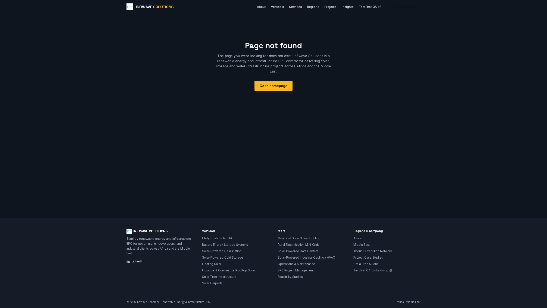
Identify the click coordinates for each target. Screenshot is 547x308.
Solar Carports (212, 283)
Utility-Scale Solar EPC (217, 238)
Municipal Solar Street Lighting (299, 238)
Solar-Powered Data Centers (298, 251)
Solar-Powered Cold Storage (222, 257)
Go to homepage (273, 86)
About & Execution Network (372, 251)
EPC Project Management (296, 270)
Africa (357, 238)
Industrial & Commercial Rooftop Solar (228, 270)
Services (295, 7)
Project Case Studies (368, 257)
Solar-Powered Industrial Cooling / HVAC (306, 257)
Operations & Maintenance (296, 264)
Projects (330, 7)
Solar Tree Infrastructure (219, 276)
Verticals (277, 7)
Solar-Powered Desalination (221, 251)
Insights (348, 7)
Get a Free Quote (404, 7)
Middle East (361, 244)
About (261, 7)
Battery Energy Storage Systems (225, 244)
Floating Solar (211, 264)
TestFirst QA (368, 7)
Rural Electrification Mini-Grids (298, 244)
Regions (313, 7)
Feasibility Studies (290, 276)
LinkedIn (137, 261)
